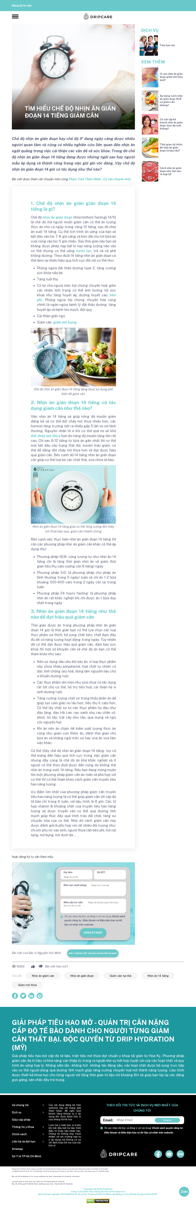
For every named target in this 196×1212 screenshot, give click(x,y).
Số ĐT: (101, 872)
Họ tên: (68, 872)
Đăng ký (167, 1120)
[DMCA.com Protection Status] (98, 1201)
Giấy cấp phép (21, 1119)
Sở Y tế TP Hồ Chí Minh (26, 1156)
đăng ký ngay (93, 932)
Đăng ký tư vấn (22, 5)
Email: (108, 1120)
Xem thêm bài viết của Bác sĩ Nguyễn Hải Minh (93, 953)
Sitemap (17, 1149)
